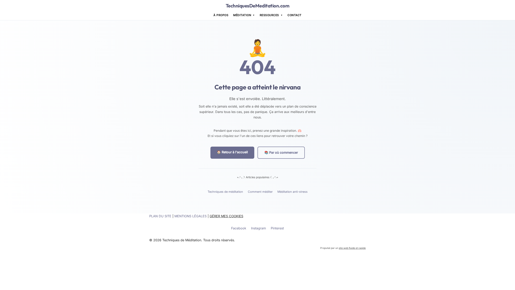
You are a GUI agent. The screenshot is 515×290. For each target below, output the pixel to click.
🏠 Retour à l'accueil (232, 152)
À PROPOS (220, 15)
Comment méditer (260, 191)
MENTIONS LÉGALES (190, 216)
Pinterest (277, 228)
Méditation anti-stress (292, 191)
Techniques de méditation (225, 191)
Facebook (238, 228)
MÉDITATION (242, 15)
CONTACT (294, 15)
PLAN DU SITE (160, 216)
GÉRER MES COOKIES (226, 216)
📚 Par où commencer (281, 152)
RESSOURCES (269, 15)
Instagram (258, 228)
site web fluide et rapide (352, 248)
